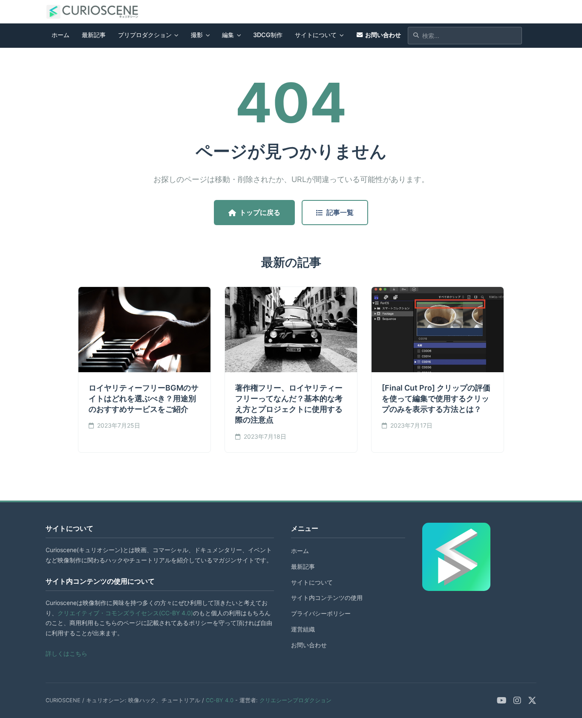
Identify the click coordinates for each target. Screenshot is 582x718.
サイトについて (316, 34)
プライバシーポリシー (321, 613)
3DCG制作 (267, 34)
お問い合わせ (383, 34)
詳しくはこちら (66, 653)
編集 (228, 34)
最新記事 (94, 34)
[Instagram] (517, 700)
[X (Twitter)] (532, 700)
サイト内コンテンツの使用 (327, 597)
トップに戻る (259, 212)
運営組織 (303, 629)
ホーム (60, 34)
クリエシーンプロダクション (295, 700)
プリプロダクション (145, 34)
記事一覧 (340, 212)
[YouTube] (502, 700)
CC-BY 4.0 (219, 700)
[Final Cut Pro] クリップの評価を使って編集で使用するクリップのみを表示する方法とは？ (436, 398)
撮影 (197, 34)
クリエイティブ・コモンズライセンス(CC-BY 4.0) (125, 613)
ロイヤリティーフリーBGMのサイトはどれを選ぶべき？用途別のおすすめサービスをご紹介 (144, 398)
